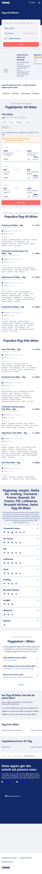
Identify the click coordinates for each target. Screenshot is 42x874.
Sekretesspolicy (7, 862)
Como (27, 122)
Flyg (9, 756)
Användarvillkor (26, 858)
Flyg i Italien (17, 756)
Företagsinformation (9, 858)
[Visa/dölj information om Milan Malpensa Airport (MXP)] (37, 659)
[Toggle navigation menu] (39, 3)
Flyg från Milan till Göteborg (12, 730)
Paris (4, 122)
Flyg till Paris (6, 747)
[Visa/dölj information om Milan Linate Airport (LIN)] (37, 676)
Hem (3, 756)
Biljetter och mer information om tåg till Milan (19, 714)
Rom (11, 122)
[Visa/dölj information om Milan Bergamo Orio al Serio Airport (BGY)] (37, 667)
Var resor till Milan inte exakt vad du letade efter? (20, 708)
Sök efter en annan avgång (16, 117)
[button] (12, 33)
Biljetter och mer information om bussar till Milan (20, 711)
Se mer (5, 127)
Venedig (19, 122)
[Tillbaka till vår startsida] (6, 3)
